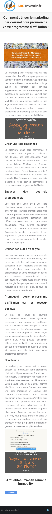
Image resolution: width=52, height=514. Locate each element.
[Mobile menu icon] (47, 6)
